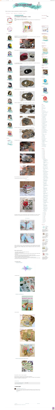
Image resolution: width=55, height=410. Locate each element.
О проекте (12, 13)
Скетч (43, 133)
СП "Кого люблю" (44, 118)
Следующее (16, 403)
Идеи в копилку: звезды (45, 167)
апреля (44, 218)
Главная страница (8, 13)
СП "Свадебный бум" (44, 129)
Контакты (24, 13)
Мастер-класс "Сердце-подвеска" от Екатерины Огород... (45, 197)
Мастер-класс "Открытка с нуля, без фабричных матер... (45, 178)
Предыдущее (38, 403)
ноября (44, 212)
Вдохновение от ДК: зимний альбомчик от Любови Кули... (45, 165)
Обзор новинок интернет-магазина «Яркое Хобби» (45, 193)
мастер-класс (43, 142)
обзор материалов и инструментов (44, 144)
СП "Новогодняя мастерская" (44, 123)
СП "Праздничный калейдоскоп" (44, 127)
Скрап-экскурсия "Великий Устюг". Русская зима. (45, 183)
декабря (44, 158)
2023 (43, 151)
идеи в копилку (43, 139)
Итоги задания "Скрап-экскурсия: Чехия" (45, 176)
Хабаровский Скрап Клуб (19, 262)
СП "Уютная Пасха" (44, 131)
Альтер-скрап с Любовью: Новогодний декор (45, 195)
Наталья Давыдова (18, 388)
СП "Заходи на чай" (44, 115)
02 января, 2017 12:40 (23, 388)
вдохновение (43, 137)
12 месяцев (43, 105)
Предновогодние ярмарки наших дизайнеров (45, 171)
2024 (43, 150)
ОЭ (42, 109)
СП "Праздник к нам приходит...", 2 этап (45, 207)
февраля (44, 220)
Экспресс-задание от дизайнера (44, 134)
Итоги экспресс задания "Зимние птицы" (45, 174)
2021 (43, 153)
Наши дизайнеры (20, 13)
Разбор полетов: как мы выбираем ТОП (46, 240)
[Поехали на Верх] (53, 408)
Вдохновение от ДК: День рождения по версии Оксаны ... (45, 200)
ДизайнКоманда (44, 107)
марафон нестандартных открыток (45, 141)
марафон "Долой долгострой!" (44, 140)
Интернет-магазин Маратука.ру (20, 294)
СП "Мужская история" (44, 121)
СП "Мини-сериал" (44, 119)
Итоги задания (43, 108)
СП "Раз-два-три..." (44, 128)
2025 (43, 149)
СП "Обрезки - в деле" (44, 124)
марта (43, 219)
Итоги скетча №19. (45, 181)
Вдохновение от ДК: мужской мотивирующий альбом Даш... (45, 162)
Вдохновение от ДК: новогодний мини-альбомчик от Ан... (45, 205)
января (44, 221)
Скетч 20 (44, 186)
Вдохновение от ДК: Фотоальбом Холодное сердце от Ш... (45, 185)
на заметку (43, 143)
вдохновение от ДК (44, 138)
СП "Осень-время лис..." (44, 125)
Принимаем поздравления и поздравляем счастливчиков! (46, 254)
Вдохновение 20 (44, 170)
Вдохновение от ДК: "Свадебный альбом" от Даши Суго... (45, 209)
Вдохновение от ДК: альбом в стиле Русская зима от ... (45, 169)
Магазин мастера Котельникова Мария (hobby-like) (22, 358)
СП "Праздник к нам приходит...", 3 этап (45, 190)
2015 (43, 222)
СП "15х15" (43, 110)
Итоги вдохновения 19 (45, 166)
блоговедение (43, 136)
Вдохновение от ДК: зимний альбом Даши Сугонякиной (45, 160)
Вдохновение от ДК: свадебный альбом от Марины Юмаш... (45, 180)
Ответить (17, 391)
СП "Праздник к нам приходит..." (20, 383)
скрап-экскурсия (44, 146)
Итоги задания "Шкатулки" (44, 191)
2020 (43, 154)
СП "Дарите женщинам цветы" (44, 113)
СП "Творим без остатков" (45, 130)
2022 (43, 152)
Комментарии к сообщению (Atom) (21, 404)
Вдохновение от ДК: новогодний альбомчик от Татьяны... (45, 202)
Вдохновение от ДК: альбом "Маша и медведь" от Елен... (45, 188)
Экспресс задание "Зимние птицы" (45, 210)
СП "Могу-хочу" (44, 120)
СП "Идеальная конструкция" (43, 117)
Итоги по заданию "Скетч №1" (46, 247)
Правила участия (15, 13)
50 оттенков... (43, 106)
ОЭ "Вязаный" (44, 203)
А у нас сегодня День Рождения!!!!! (46, 226)
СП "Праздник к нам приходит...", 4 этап (45, 173)
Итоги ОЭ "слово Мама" (45, 198)
